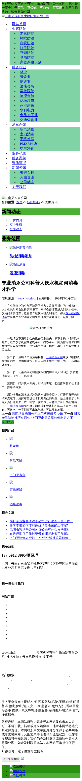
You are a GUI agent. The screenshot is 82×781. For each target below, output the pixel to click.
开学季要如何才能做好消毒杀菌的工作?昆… (40, 525)
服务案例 (19, 158)
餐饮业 (25, 77)
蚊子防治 (27, 48)
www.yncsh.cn (27, 298)
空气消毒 (27, 129)
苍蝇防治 (27, 53)
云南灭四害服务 (20, 687)
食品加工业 (29, 115)
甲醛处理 (27, 139)
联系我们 (16, 638)
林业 (23, 72)
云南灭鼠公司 (21, 679)
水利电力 (27, 110)
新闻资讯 (19, 168)
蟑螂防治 (27, 38)
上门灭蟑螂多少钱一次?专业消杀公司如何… (40, 538)
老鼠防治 (27, 34)
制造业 (25, 81)
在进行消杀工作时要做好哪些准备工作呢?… (40, 533)
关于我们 (19, 187)
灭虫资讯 (27, 177)
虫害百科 (27, 172)
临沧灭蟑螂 (40, 679)
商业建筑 (27, 105)
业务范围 (19, 153)
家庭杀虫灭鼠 (30, 62)
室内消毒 (27, 134)
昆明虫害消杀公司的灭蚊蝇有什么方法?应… (40, 529)
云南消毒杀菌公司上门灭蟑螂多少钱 (37, 413)
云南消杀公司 (54, 357)
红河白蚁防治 (31, 683)
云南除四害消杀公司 (55, 675)
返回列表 (8, 422)
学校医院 (27, 91)
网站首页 (19, 24)
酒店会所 (27, 86)
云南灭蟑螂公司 (60, 679)
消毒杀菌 (19, 125)
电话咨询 (19, 775)
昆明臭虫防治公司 (54, 683)
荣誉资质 (16, 625)
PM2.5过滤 (28, 144)
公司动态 (27, 182)
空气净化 (27, 149)
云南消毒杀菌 (15, 405)
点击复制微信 (11, 758)
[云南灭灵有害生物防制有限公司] (25, 16)
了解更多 (8, 575)
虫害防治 (19, 29)
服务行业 (19, 67)
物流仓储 (27, 96)
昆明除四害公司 (29, 675)
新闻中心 (33, 202)
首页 (19, 202)
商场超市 (27, 101)
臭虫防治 (27, 57)
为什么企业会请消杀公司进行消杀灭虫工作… (41, 521)
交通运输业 (29, 120)
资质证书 (19, 163)
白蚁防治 (27, 43)
